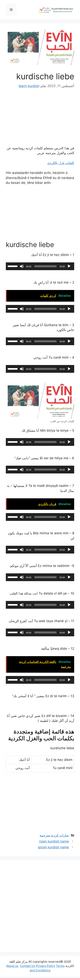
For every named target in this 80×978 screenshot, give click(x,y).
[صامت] (22, 266)
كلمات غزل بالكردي (60, 163)
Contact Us (27, 966)
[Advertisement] (40, 906)
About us (12, 966)
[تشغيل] (69, 266)
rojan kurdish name (54, 841)
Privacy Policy (45, 966)
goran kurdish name (53, 847)
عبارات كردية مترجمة (54, 835)
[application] (40, 266)
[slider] (13, 265)
